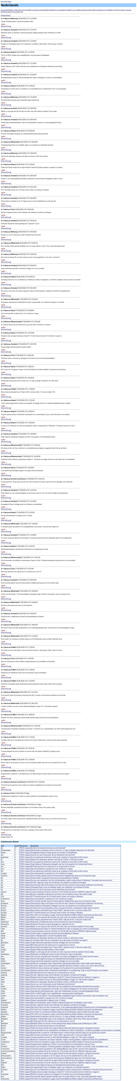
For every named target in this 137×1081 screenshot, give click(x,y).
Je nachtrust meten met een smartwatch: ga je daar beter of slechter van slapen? (59, 940)
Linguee (27, 848)
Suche (20, 12)
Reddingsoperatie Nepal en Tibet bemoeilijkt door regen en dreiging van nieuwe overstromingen (65, 929)
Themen (14, 12)
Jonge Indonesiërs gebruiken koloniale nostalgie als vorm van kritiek (55, 943)
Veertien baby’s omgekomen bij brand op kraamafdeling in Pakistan (55, 878)
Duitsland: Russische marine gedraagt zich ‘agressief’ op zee (52, 924)
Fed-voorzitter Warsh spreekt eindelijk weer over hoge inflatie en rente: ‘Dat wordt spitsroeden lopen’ (66, 1076)
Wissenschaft (104, 10)
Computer (127, 10)
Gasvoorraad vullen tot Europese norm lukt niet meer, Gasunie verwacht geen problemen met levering (67, 885)
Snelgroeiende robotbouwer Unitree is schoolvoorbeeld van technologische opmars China (63, 1044)
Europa (32, 10)
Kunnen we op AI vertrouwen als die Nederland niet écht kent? (53, 855)
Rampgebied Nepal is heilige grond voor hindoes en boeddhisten (54, 852)
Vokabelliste (5, 15)
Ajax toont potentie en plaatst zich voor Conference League (52, 869)
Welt (45, 10)
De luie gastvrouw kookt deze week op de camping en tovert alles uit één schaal (59, 857)
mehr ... (4, 24)
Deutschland (24, 10)
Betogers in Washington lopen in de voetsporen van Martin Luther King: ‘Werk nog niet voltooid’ (64, 1019)
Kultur (86, 10)
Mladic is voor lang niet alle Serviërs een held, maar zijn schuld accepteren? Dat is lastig (62, 917)
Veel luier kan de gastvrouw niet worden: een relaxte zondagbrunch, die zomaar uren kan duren (64, 956)
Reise (96, 10)
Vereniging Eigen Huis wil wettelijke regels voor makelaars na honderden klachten (60, 887)
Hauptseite (5, 10)
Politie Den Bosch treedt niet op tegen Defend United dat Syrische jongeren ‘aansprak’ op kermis (65, 1028)
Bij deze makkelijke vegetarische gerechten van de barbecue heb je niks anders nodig (61, 894)
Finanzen (73, 10)
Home (3, 2)
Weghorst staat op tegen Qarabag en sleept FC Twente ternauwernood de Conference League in (65, 977)
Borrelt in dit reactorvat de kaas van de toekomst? (48, 848)
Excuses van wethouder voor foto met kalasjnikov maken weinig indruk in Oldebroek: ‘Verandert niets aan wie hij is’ (72, 880)
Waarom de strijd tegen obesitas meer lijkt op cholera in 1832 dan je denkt (57, 859)
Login (9, 2)
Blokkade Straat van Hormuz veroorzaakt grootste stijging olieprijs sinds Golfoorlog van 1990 (64, 1023)
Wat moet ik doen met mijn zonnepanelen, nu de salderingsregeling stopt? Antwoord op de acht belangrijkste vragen (72, 1007)
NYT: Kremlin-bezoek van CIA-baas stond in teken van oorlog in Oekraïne (57, 896)
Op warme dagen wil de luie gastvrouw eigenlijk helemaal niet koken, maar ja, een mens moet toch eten (67, 966)
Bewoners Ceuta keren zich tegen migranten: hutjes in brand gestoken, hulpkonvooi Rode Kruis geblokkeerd (69, 1039)
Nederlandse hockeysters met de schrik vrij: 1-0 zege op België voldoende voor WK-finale (62, 850)
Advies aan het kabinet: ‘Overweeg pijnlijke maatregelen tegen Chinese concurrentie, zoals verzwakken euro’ (69, 996)
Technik (120, 10)
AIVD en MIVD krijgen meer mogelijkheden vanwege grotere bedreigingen (57, 993)
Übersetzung (6, 26)
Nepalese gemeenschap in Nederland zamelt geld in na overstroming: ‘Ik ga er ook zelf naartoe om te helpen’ (69, 970)
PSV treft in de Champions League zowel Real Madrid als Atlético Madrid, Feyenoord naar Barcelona (66, 915)
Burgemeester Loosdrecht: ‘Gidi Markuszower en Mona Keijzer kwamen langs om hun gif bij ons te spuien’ (68, 1033)
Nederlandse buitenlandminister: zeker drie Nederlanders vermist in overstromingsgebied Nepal (65, 991)
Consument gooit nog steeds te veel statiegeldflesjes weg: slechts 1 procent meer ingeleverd (63, 1049)
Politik (50, 10)
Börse (80, 10)
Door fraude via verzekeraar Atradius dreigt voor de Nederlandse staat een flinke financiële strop (65, 1012)
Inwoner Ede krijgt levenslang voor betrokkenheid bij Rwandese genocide (57, 959)
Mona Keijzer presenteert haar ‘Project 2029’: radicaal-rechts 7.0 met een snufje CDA (61, 910)
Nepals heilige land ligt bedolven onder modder (47, 949)
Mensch (113, 10)
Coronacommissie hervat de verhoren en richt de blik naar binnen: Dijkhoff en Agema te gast (63, 892)
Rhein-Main (14, 10)
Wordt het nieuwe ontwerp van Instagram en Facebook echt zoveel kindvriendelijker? (61, 968)
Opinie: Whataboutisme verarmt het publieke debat (49, 936)
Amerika (39, 10)
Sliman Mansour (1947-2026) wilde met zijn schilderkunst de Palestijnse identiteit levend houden (65, 986)
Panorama (57, 10)
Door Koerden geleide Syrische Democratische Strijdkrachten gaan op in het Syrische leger (63, 876)
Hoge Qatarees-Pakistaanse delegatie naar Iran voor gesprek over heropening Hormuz (61, 864)
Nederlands (5, 12)
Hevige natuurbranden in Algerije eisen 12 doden (48, 1000)
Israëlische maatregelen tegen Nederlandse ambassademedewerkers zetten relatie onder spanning (66, 963)
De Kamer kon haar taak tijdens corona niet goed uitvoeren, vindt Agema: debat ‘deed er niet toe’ (65, 908)
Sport (91, 10)
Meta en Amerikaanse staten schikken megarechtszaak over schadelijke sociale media (61, 1003)
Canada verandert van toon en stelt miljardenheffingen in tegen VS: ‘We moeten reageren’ (63, 979)
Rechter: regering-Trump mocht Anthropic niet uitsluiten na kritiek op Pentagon (58, 882)
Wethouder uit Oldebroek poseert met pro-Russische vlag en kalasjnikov (56, 922)
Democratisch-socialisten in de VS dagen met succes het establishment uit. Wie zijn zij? (62, 1056)
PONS (21, 848)
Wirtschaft (65, 10)
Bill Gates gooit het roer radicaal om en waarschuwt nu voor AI (53, 866)
